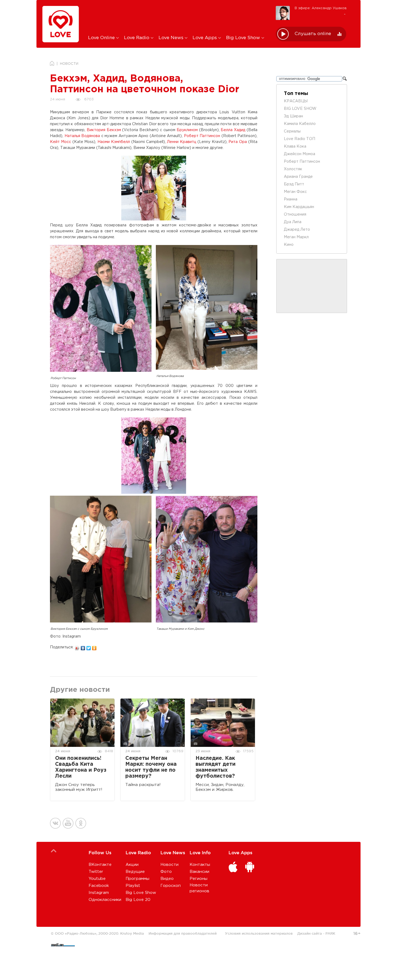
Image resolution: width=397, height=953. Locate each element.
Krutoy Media (132, 933)
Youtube (97, 878)
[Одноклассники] (94, 647)
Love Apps (205, 38)
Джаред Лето (297, 229)
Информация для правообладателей (183, 933)
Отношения (295, 214)
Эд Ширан (293, 116)
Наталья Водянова (82, 136)
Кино (289, 244)
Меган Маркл (296, 237)
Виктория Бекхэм (104, 130)
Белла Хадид (233, 130)
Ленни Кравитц (181, 142)
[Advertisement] (178, 17)
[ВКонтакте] (83, 647)
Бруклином (187, 130)
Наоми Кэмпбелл (113, 142)
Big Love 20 (138, 899)
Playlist (133, 885)
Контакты (200, 864)
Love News (172, 38)
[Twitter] (89, 647)
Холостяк (293, 169)
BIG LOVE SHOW (300, 108)
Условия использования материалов (259, 933)
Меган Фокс (295, 191)
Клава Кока (295, 146)
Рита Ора (237, 142)
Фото (166, 871)
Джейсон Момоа (299, 154)
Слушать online (313, 34)
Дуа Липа (292, 222)
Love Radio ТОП (299, 139)
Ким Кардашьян (299, 207)
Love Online (102, 38)
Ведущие (135, 871)
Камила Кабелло (300, 123)
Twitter (96, 871)
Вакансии (199, 871)
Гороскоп (170, 885)
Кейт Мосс (60, 142)
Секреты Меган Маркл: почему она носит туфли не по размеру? (151, 767)
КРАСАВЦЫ (296, 101)
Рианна (290, 199)
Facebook (99, 885)
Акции (132, 864)
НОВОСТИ (69, 63)
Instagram (99, 892)
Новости (169, 864)
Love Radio (137, 38)
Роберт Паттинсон (202, 136)
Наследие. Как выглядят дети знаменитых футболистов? (215, 767)
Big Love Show (243, 38)
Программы (137, 878)
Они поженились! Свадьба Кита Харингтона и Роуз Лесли (80, 767)
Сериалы (292, 131)
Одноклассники (105, 899)
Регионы (198, 878)
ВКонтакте (100, 864)
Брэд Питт (294, 184)
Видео (167, 878)
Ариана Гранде (298, 176)
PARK (330, 933)
